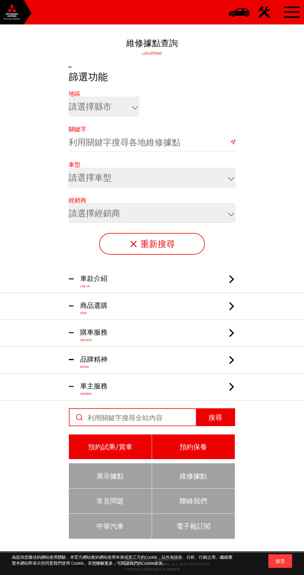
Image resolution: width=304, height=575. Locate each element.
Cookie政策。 (154, 562)
